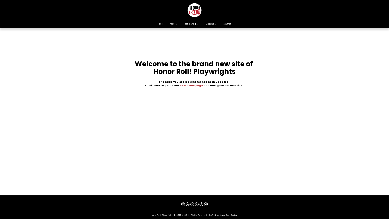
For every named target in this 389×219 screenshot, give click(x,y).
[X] (192, 204)
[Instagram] (183, 204)
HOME (160, 24)
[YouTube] (187, 204)
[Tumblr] (197, 204)
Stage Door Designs (229, 215)
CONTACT (227, 24)
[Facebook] (201, 204)
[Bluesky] (206, 204)
